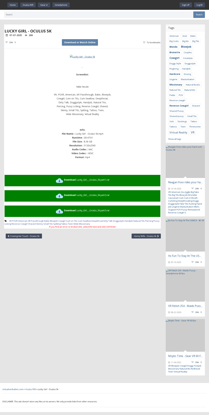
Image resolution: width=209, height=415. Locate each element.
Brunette (174, 52)
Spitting (57, 223)
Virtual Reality (178, 132)
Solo (171, 121)
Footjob (197, 365)
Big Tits (195, 41)
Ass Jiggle (185, 192)
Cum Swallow (84, 220)
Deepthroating (185, 200)
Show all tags (174, 139)
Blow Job (183, 194)
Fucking (192, 203)
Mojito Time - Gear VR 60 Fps (185, 356)
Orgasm (172, 209)
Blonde (173, 46)
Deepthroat (97, 220)
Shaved (32, 223)
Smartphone (61, 4)
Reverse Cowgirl (20, 223)
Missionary (175, 84)
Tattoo (64, 223)
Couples (188, 52)
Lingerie (173, 79)
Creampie (188, 58)
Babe (46, 220)
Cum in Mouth (191, 197)
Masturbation (187, 79)
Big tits (185, 41)
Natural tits (189, 89)
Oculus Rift (28, 4)
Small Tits (48, 223)
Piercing (149, 220)
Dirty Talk (108, 220)
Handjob (128, 220)
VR (192, 132)
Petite (172, 95)
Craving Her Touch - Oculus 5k (25, 236)
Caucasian (173, 197)
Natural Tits (139, 220)
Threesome (195, 126)
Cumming (172, 200)
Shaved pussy (176, 116)
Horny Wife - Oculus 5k (145, 236)
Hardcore (174, 74)
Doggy (196, 200)
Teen (70, 223)
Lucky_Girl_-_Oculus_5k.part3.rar (87, 210)
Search (199, 14)
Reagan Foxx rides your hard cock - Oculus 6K (185, 182)
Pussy (184, 209)
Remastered (194, 209)
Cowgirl (61, 220)
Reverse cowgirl (177, 100)
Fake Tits (184, 203)
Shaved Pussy (176, 110)
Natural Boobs (193, 84)
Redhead (195, 368)
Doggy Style (175, 63)
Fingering (173, 68)
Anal (184, 35)
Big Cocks (174, 41)
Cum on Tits (71, 220)
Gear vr (44, 4)
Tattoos (173, 126)
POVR (15, 220)
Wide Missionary (81, 223)
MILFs (196, 206)
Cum (181, 197)
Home (13, 4)
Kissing (187, 74)
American (22, 220)
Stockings (182, 121)
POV (181, 95)
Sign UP (186, 4)
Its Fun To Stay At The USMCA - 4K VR (185, 256)
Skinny (39, 223)
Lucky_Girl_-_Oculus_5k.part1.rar (87, 179)
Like (12, 42)
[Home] (124, 5)
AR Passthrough (36, 220)
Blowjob (54, 220)
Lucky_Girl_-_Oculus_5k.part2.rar (87, 195)
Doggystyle (118, 220)
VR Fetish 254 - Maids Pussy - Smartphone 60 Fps (185, 306)
